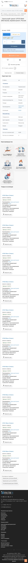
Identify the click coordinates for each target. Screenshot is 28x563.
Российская (3, 517)
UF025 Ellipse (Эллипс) (7, 253)
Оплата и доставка (5, 544)
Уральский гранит (14, 202)
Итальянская (4, 514)
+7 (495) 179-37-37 (6, 504)
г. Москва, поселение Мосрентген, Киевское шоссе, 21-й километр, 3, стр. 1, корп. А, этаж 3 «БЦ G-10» (14, 501)
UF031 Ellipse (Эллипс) (7, 423)
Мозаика (3, 534)
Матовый (3, 529)
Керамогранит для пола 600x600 (10, 480)
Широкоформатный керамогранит (8, 524)
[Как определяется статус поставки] (15, 68)
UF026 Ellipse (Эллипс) (7, 281)
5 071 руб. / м (7, 34)
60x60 (19, 110)
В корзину (14, 46)
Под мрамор (3, 527)
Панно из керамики (5, 538)
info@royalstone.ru (6, 507)
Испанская (3, 512)
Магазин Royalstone (5, 543)
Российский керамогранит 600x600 (10, 483)
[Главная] (1, 13)
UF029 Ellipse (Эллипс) (7, 366)
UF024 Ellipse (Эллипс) (7, 225)
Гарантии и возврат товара (7, 545)
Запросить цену (8, 214)
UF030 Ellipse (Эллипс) (7, 394)
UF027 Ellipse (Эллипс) (7, 310)
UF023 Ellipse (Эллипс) (7, 195)
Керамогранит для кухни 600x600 (10, 478)
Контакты (3, 547)
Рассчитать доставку (15, 64)
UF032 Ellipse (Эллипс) (7, 451)
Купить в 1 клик (15, 55)
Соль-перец (3, 528)
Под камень (3, 525)
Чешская (3, 518)
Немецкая (3, 519)
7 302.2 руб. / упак (16, 34)
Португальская (4, 515)
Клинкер (3, 535)
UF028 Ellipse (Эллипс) (7, 338)
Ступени (3, 537)
